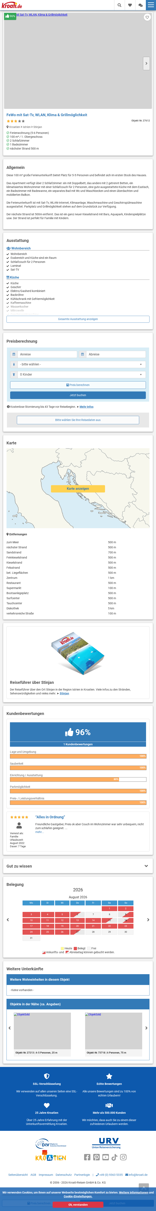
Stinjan (64, 693)
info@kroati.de (137, 1174)
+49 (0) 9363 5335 (111, 1174)
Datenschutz (64, 1174)
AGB (33, 1174)
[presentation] (9, 1028)
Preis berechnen (79, 385)
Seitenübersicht (18, 1174)
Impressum (46, 1174)
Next (146, 63)
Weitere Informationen (133, 1192)
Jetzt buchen (78, 395)
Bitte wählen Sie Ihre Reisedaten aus (78, 420)
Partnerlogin (82, 1174)
